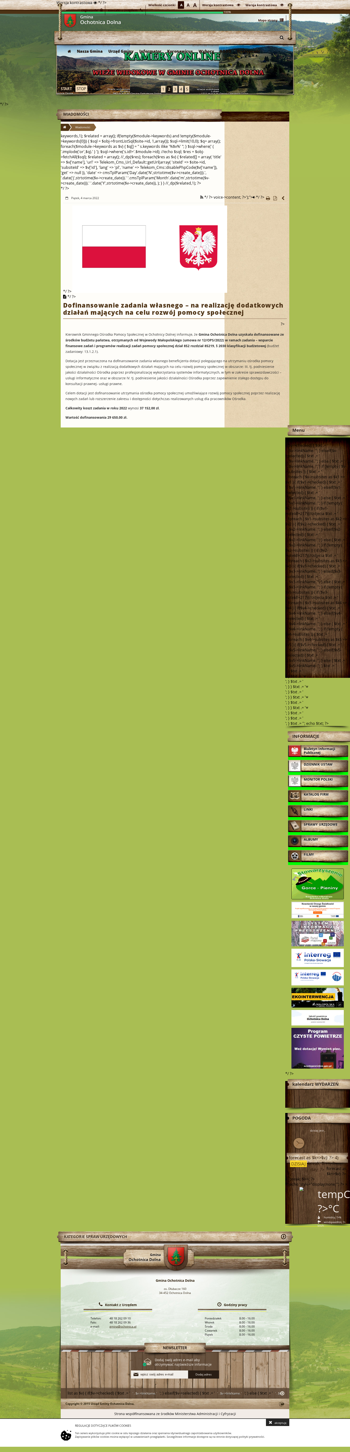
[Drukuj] (267, 198)
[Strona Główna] (69, 51)
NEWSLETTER (175, 1347)
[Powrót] (283, 198)
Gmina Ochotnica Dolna (70, 20)
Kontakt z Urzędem (121, 1305)
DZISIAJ (298, 1164)
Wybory (206, 51)
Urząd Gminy (121, 51)
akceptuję (280, 1423)
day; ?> (316, 1170)
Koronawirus (180, 51)
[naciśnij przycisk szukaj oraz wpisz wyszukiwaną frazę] (281, 37)
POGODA (301, 1118)
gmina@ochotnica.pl (123, 1326)
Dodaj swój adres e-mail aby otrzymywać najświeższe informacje (183, 1362)
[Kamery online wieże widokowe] (175, 69)
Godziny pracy (235, 1305)
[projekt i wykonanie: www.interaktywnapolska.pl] (282, 1404)
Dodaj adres (203, 1374)
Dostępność (248, 51)
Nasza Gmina (90, 51)
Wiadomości (76, 114)
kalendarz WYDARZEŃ (315, 1084)
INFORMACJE (305, 736)
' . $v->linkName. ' (145, 1393)
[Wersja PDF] (275, 198)
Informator (150, 51)
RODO (225, 51)
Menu (298, 430)
